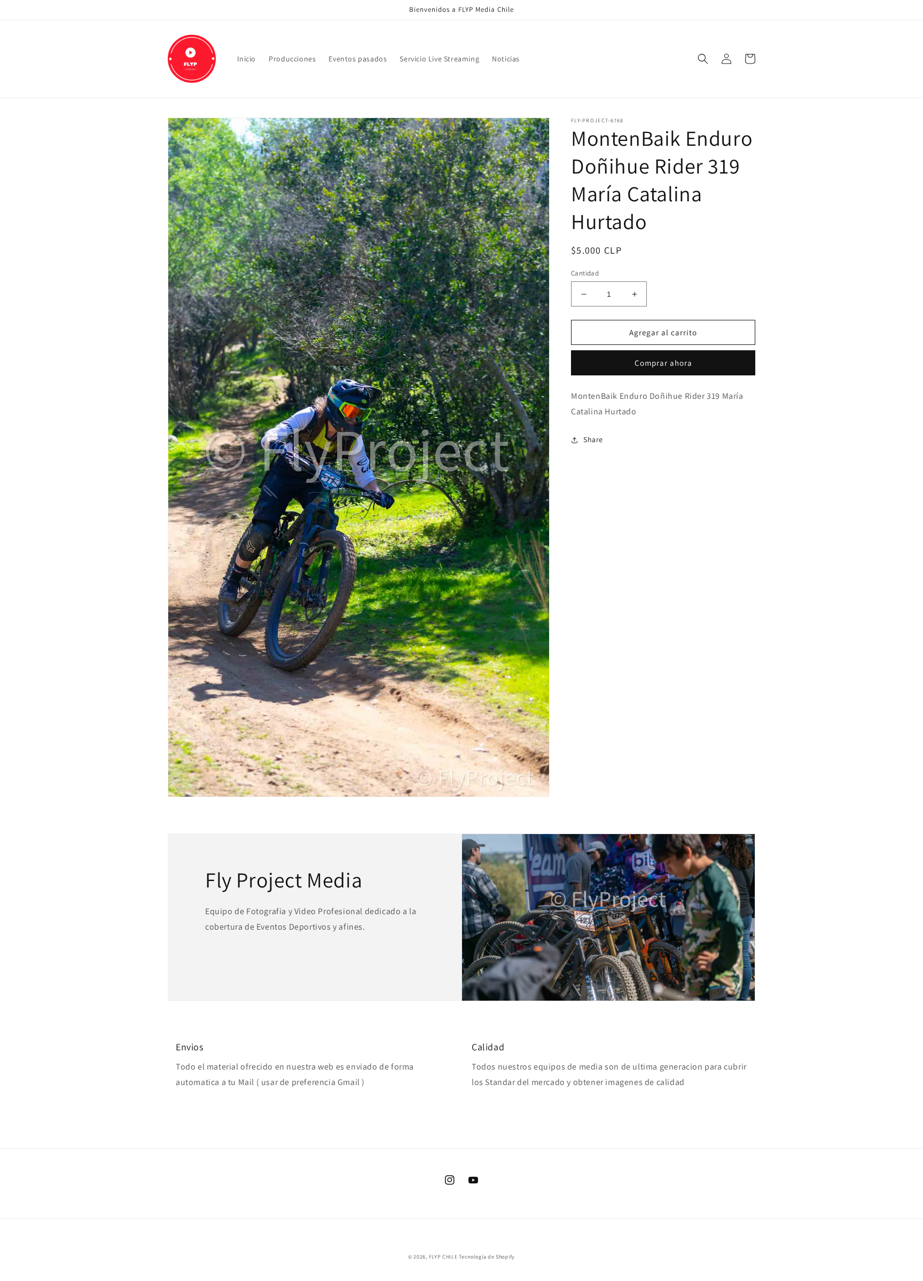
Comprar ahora (663, 363)
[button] (703, 58)
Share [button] (593, 439)
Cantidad (585, 273)
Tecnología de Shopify (487, 1256)
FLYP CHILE (443, 1256)
